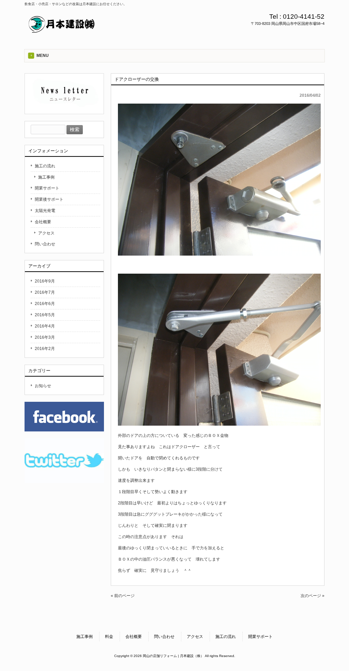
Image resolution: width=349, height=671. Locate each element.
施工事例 (46, 177)
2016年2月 (45, 348)
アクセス (46, 233)
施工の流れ (45, 166)
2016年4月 (45, 326)
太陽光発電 (45, 210)
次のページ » (312, 595)
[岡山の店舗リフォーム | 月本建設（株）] (62, 31)
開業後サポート (49, 199)
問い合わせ (45, 244)
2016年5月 (45, 314)
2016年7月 (45, 292)
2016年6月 (45, 303)
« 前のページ (123, 595)
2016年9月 (45, 281)
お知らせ (43, 385)
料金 (109, 636)
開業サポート (47, 188)
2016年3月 (45, 337)
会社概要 (43, 221)
